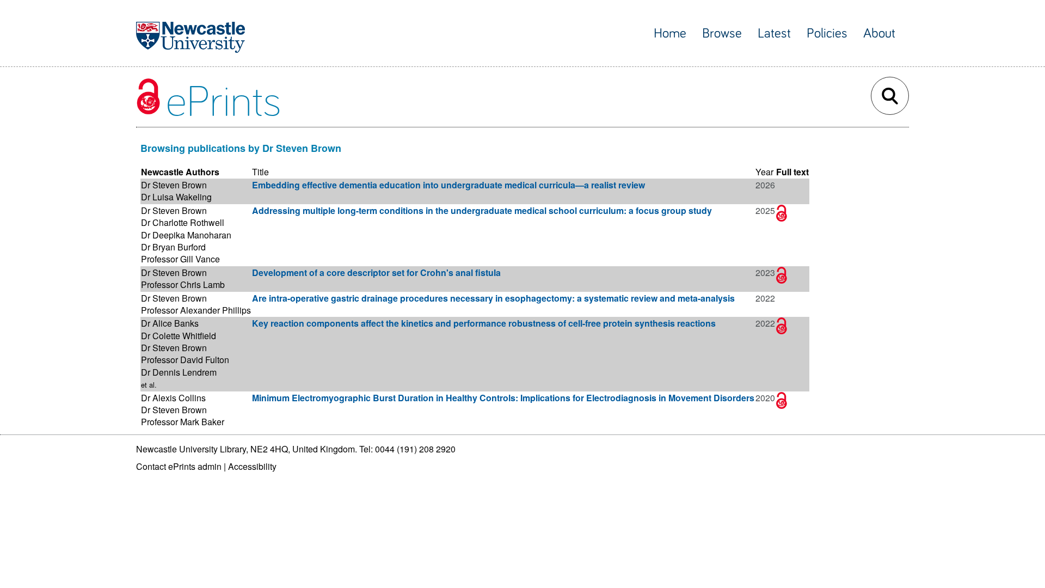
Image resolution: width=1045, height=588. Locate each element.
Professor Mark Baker (182, 421)
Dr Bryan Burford (173, 247)
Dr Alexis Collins (173, 397)
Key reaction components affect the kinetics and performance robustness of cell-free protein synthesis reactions (484, 323)
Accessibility (252, 466)
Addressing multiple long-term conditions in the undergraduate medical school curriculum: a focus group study (482, 210)
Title (260, 172)
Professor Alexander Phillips (196, 310)
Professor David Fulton (185, 359)
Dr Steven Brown (174, 185)
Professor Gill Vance (180, 259)
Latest (774, 33)
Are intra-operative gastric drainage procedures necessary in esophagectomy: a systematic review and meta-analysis (493, 298)
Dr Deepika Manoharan (186, 235)
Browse (722, 33)
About (879, 33)
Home (670, 33)
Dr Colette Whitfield (178, 335)
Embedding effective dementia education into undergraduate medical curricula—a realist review (448, 185)
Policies (827, 33)
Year (764, 172)
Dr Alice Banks (170, 323)
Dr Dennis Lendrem (179, 372)
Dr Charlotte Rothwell (182, 222)
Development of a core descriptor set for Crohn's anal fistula (376, 272)
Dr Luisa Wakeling (176, 197)
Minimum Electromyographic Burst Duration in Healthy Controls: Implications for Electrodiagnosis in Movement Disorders (503, 397)
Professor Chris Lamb (183, 284)
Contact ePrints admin (179, 466)
